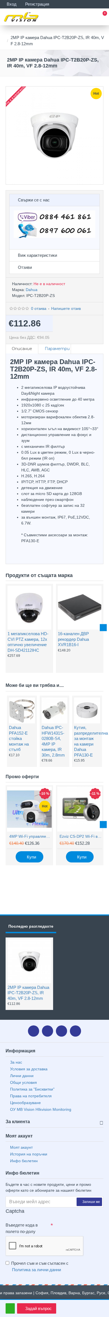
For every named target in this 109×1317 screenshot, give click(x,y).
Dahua (31, 289)
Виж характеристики (37, 255)
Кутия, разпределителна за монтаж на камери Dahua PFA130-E (86, 741)
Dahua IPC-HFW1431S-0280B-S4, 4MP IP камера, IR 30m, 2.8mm (53, 741)
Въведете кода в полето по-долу (22, 1228)
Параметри (57, 348)
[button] (5, 627)
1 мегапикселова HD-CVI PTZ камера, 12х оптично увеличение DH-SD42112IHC (28, 642)
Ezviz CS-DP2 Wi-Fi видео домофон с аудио (81, 836)
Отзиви (25, 267)
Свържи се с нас (34, 199)
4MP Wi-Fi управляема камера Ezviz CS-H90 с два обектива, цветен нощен (30, 836)
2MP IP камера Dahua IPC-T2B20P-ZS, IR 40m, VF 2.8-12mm (28, 993)
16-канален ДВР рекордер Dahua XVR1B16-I (73, 639)
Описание (22, 348)
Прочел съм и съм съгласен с (39, 1266)
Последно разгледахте (30, 926)
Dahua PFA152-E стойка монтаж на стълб (19, 738)
